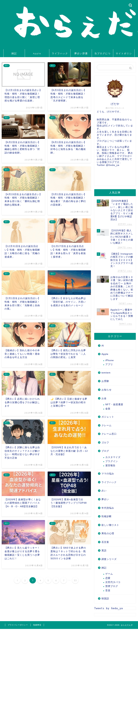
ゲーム (109, 574)
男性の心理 (107, 533)
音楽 (107, 590)
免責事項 (37, 625)
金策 (107, 408)
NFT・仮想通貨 (114, 404)
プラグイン (111, 461)
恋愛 (107, 578)
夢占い (105, 499)
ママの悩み (107, 473)
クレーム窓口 (109, 434)
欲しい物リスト (110, 525)
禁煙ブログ (111, 586)
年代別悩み (107, 508)
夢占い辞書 (81, 53)
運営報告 (110, 465)
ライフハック (60, 53)
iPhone (109, 360)
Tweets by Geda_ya (108, 608)
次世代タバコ (112, 582)
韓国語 (105, 598)
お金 (104, 398)
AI (102, 345)
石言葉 (105, 542)
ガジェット (107, 417)
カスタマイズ (112, 457)
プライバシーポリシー (18, 625)
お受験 (105, 381)
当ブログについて (102, 54)
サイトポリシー (124, 54)
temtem (106, 372)
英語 (104, 550)
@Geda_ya (112, 165)
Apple (37, 53)
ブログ (105, 451)
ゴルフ (105, 442)
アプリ (109, 364)
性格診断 (106, 516)
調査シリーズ (109, 559)
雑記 (14, 53)
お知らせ (106, 390)
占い (104, 490)
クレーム (106, 425)
